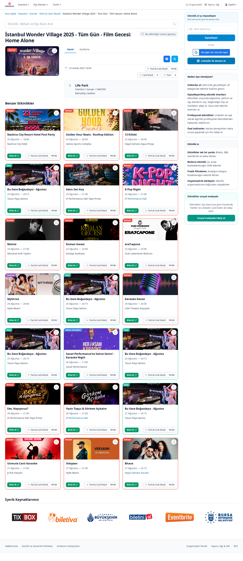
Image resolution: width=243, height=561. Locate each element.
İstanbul (23, 4)
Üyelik (232, 4)
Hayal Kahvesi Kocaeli (137, 472)
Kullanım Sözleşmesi (68, 546)
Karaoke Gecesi (135, 299)
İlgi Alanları (41, 4)
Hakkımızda (11, 546)
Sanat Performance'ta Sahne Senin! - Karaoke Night (90, 355)
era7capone (132, 244)
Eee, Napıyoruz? (17, 408)
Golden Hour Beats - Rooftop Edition (90, 134)
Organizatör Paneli (196, 546)
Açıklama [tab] (84, 49)
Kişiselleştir (211, 37)
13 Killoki (131, 134)
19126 (174, 68)
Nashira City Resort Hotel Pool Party (31, 134)
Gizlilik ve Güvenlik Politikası (37, 546)
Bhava (129, 463)
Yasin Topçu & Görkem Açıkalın (86, 408)
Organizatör (195, 4)
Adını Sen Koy (75, 189)
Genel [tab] (70, 49)
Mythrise (13, 299)
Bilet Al (12, 155)
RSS (236, 546)
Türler (57, 4)
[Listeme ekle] (54, 50)
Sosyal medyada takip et (211, 218)
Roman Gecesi (75, 244)
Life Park (81, 85)
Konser (33, 13)
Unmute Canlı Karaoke (22, 463)
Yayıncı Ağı (214, 4)
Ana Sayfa (10, 13)
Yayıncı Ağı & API (220, 546)
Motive (11, 244)
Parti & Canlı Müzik (50, 13)
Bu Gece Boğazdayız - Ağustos (26, 189)
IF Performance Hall (136, 198)
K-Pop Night (133, 189)
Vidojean (72, 463)
